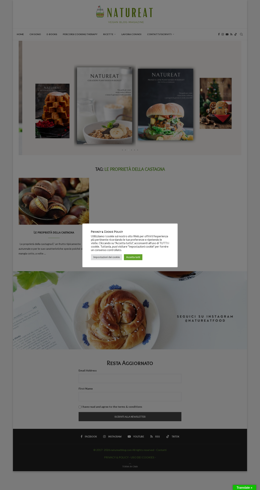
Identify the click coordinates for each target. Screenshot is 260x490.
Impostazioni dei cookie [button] (106, 257)
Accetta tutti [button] (133, 257)
